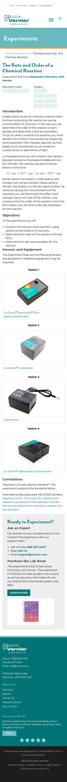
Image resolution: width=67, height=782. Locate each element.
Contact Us (8, 698)
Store (11, 5)
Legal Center (52, 765)
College (8, 90)
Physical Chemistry (45, 106)
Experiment (22, 53)
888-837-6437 (36, 547)
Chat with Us (18, 550)
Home (8, 53)
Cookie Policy (34, 765)
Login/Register (45, 5)
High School (22, 90)
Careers (6, 694)
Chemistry (40, 90)
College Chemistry (45, 96)
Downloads (21, 5)
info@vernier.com (19, 666)
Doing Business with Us (35, 768)
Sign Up (9, 733)
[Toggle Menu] (51, 19)
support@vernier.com (32, 554)
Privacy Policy (16, 765)
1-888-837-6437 (19, 658)
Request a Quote (11, 702)
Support (32, 5)
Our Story (7, 689)
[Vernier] (16, 19)
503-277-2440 (14, 662)
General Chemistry (45, 101)
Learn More (19, 592)
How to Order (9, 706)
